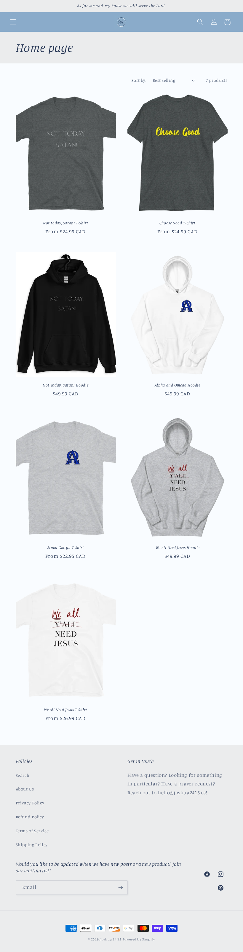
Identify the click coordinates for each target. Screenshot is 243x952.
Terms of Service (32, 830)
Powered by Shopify (139, 939)
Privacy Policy (30, 802)
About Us (25, 788)
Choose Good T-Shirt (177, 223)
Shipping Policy (32, 844)
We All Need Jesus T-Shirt (65, 709)
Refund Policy (30, 816)
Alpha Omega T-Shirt (65, 547)
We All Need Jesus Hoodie (177, 547)
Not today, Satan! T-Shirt (65, 223)
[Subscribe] (120, 887)
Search (23, 775)
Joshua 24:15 (111, 939)
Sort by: (139, 80)
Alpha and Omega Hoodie (177, 385)
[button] (13, 22)
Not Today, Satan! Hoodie (65, 385)
